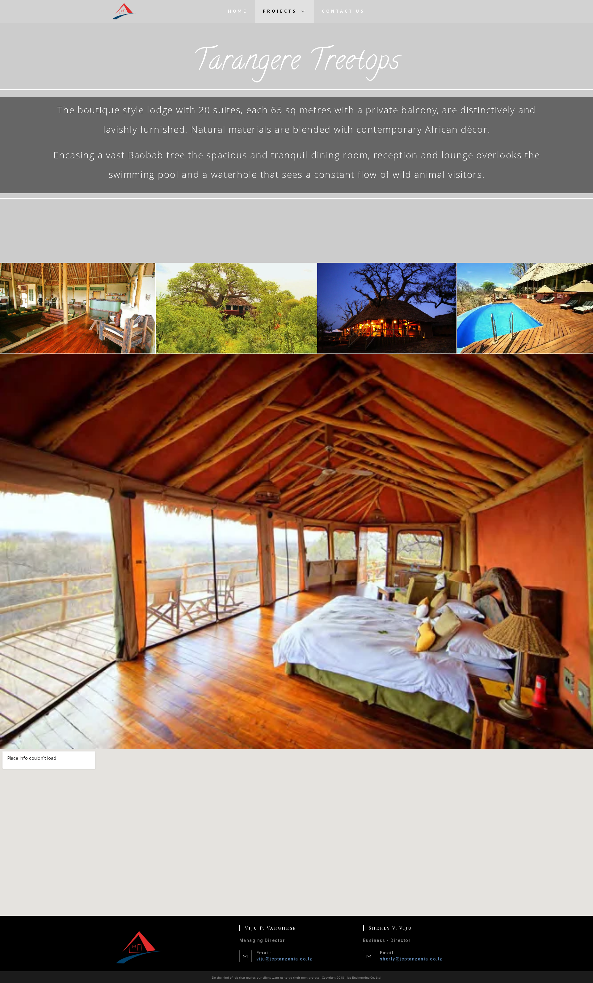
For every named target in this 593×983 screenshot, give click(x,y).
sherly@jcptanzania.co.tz (411, 958)
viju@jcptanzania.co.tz (284, 958)
